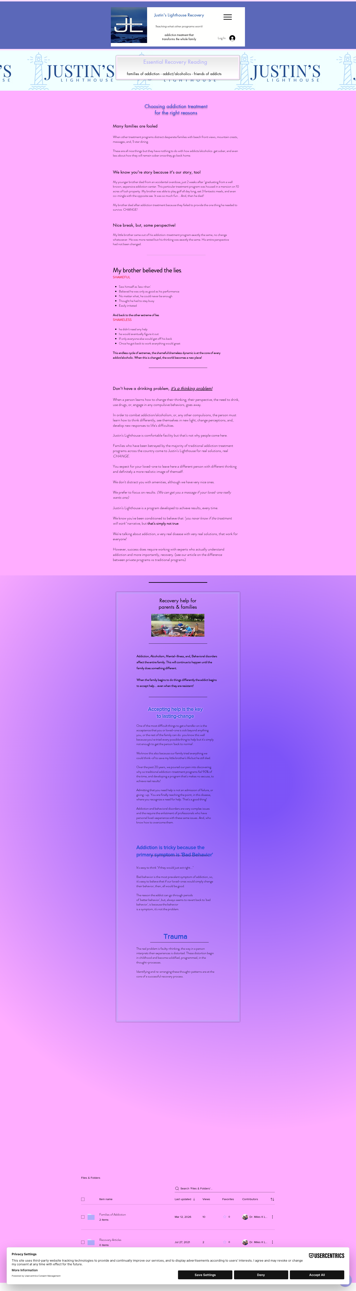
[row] (178, 1198)
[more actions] (272, 1216)
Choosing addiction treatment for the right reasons (176, 109)
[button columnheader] (272, 1199)
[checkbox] (82, 1199)
